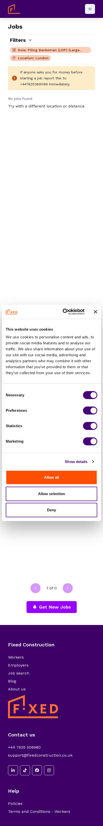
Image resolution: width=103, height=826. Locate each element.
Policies (15, 803)
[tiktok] (25, 770)
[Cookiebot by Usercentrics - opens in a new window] (63, 312)
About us (17, 689)
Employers (18, 665)
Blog (12, 681)
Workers (16, 657)
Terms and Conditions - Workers (39, 811)
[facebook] (37, 770)
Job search (18, 673)
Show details (76, 462)
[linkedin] (13, 770)
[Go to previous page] (35, 588)
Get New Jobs (55, 607)
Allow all (51, 477)
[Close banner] (95, 311)
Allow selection (51, 494)
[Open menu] (90, 9)
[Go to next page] (68, 588)
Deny (51, 510)
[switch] (90, 410)
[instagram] (49, 770)
